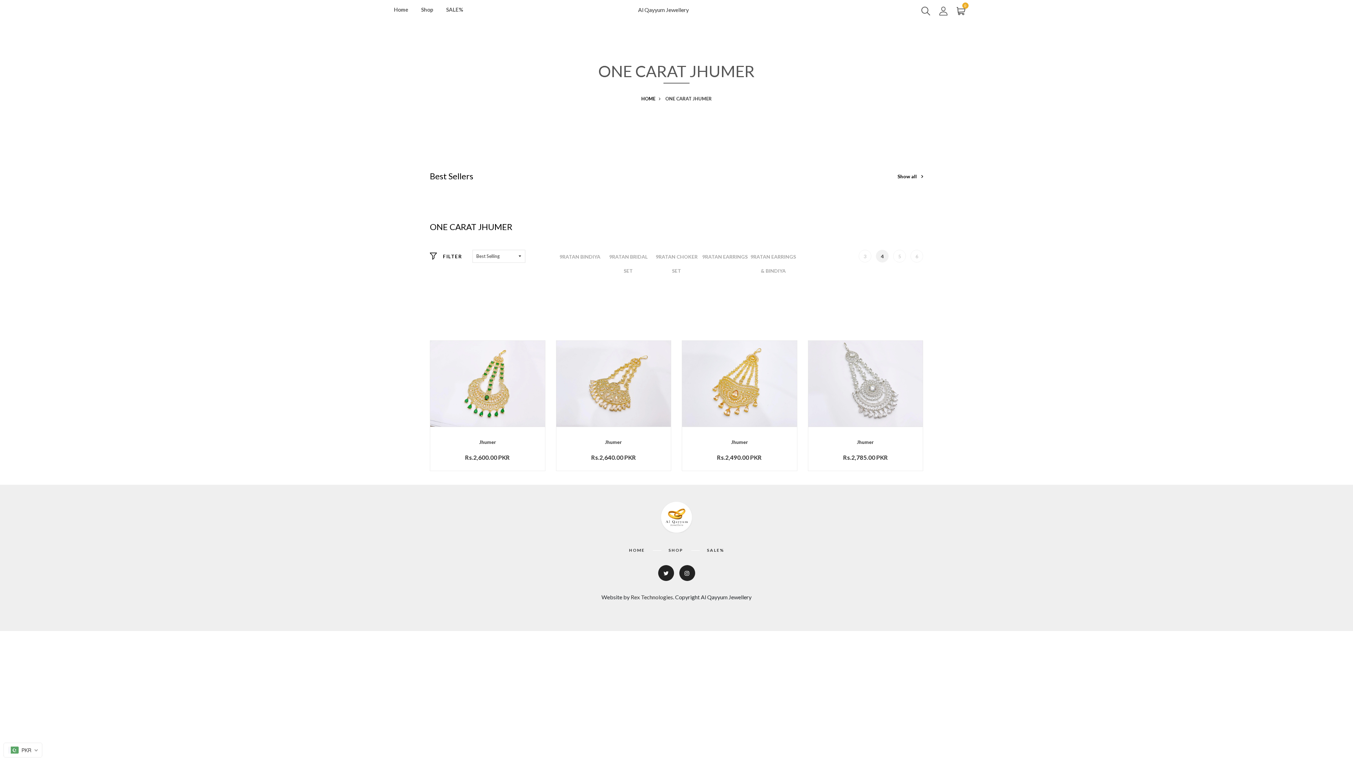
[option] (580, 257)
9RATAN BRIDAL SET (628, 264)
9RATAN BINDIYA (580, 257)
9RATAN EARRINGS (725, 257)
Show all (907, 176)
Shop (427, 9)
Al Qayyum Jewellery (663, 9)
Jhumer (487, 442)
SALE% (454, 9)
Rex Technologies (652, 597)
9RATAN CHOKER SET (677, 264)
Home (401, 9)
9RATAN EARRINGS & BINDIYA (773, 264)
